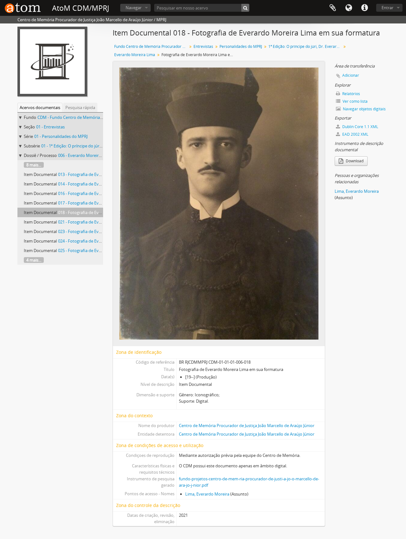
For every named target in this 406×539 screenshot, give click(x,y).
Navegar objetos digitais (364, 109)
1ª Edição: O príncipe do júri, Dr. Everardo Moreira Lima (305, 46)
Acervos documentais (40, 107)
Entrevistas (203, 46)
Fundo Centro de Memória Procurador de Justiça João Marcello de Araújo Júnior (151, 46)
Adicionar (350, 75)
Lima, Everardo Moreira (207, 494)
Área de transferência (333, 8)
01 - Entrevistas (50, 127)
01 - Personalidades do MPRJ (61, 136)
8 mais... (33, 165)
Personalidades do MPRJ (240, 46)
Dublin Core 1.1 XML (359, 126)
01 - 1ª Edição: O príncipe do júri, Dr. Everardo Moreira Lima (96, 146)
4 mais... (33, 260)
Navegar (133, 7)
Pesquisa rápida (80, 107)
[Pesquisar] (245, 8)
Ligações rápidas (364, 8)
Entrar (387, 7)
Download (354, 161)
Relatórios (350, 93)
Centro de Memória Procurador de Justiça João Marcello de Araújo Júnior (246, 425)
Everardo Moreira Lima (134, 54)
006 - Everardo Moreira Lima (84, 155)
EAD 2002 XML (354, 134)
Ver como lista (355, 101)
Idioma (349, 8)
